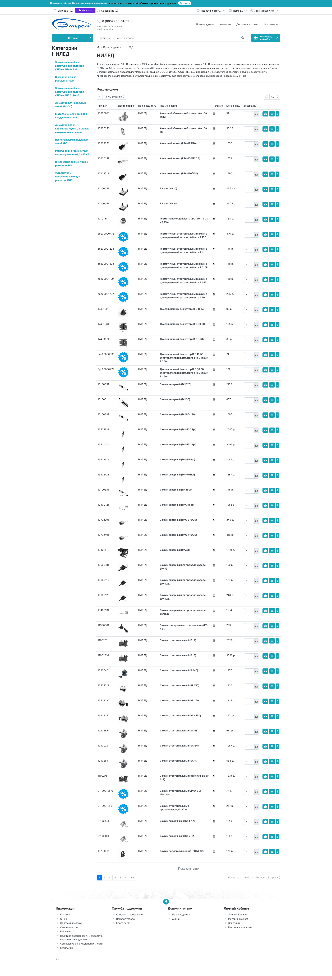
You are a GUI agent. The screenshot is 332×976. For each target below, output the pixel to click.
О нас (63, 918)
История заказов (238, 918)
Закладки (234, 922)
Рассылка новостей (240, 927)
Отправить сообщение (129, 914)
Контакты (225, 24)
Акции (175, 918)
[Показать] (272, 113)
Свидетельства (69, 927)
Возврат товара (125, 918)
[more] (277, 113)
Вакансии (65, 931)
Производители (205, 24)
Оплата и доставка (71, 922)
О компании (271, 24)
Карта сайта (123, 922)
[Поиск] (242, 38)
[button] (72, 65)
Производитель (181, 914)
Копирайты (66, 947)
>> (132, 877)
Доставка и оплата (247, 24)
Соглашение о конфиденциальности (81, 943)
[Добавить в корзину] (265, 113)
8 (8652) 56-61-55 (115, 21)
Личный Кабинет (238, 914)
